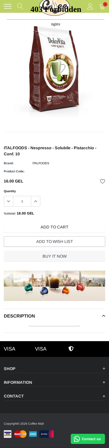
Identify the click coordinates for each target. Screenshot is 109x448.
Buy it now (55, 256)
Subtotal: (10, 213)
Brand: (9, 163)
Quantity (10, 191)
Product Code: (14, 171)
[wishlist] (102, 181)
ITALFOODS (40, 163)
